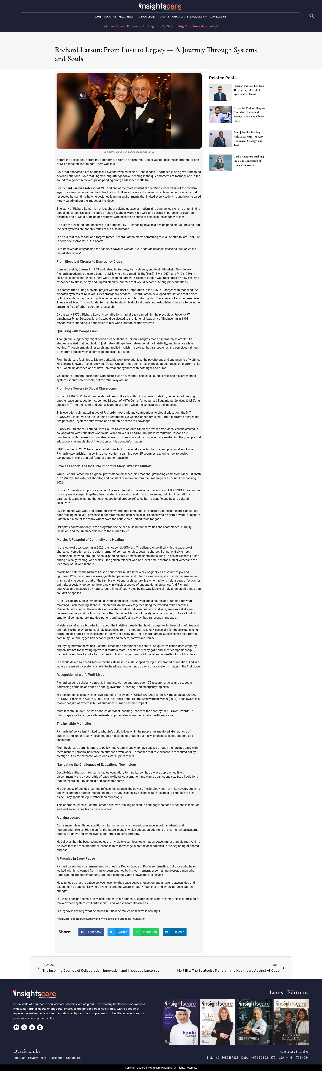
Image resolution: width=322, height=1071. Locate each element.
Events (164, 16)
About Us (110, 16)
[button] (312, 16)
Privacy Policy (37, 1058)
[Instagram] (32, 1027)
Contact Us (218, 16)
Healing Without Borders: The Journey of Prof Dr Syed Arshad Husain (248, 90)
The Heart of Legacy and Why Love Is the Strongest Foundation (108, 918)
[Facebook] (16, 1027)
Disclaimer (56, 1058)
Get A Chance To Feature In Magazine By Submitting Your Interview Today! (161, 26)
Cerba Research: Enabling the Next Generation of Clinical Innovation (248, 161)
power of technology (146, 788)
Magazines (126, 16)
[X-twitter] (24, 1027)
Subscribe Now (197, 16)
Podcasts (178, 16)
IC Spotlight (147, 16)
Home (98, 16)
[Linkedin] (40, 1027)
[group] (180, 1022)
